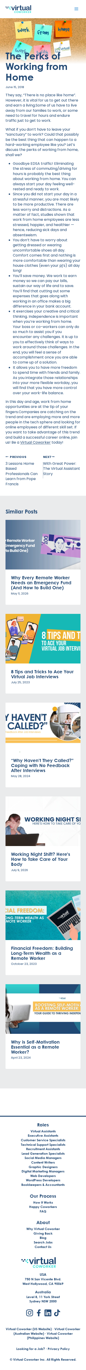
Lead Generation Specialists (43, 1153)
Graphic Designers (43, 1167)
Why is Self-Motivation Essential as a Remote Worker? (35, 1047)
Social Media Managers (43, 1158)
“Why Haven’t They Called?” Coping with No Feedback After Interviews (42, 765)
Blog (43, 1238)
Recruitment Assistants (43, 1149)
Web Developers (43, 1176)
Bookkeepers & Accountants (43, 1185)
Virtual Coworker (35, 442)
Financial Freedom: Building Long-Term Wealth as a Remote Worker (42, 953)
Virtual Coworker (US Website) (29, 1329)
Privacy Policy (59, 1349)
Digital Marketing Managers (43, 1171)
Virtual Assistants (43, 1131)
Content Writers (43, 1162)
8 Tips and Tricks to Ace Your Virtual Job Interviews (42, 673)
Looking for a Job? (30, 1349)
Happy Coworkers (43, 1207)
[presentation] (43, 544)
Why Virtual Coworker (43, 1229)
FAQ (43, 1211)
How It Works (43, 1202)
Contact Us (43, 1247)
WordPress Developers (43, 1180)
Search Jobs (43, 1242)
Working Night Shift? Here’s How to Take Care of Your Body (40, 859)
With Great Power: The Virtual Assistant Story (61, 465)
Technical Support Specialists (43, 1144)
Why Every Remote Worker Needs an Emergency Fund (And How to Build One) (41, 582)
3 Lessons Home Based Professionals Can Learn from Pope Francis (22, 471)
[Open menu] (76, 8)
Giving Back (43, 1233)
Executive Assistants (43, 1135)
